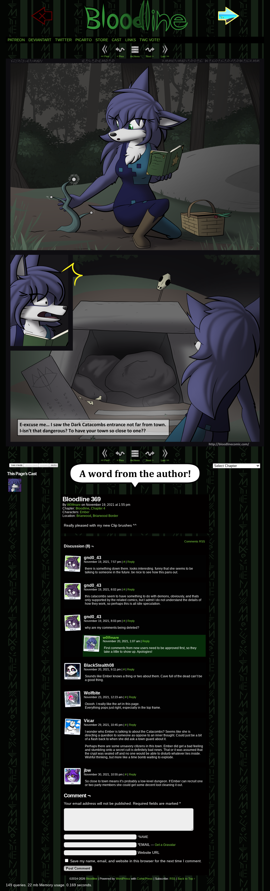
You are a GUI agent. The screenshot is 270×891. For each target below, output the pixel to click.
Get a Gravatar (165, 845)
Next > (149, 56)
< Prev (120, 56)
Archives (135, 56)
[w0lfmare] (91, 651)
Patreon (16, 40)
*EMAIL (157, 844)
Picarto (83, 40)
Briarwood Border (105, 516)
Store (101, 40)
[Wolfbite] (72, 699)
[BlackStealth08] (72, 671)
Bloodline (82, 508)
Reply (131, 561)
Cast (117, 40)
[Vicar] (72, 726)
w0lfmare (74, 505)
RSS (172, 878)
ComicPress (145, 878)
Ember (84, 512)
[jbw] (72, 776)
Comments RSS (194, 541)
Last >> (165, 56)
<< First (105, 56)
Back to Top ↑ (186, 878)
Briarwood (83, 516)
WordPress (123, 878)
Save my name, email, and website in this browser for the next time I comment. (136, 861)
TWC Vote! (149, 40)
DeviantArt (39, 40)
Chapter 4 (98, 508)
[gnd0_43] (72, 563)
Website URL (149, 852)
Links (130, 40)
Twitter (63, 40)
